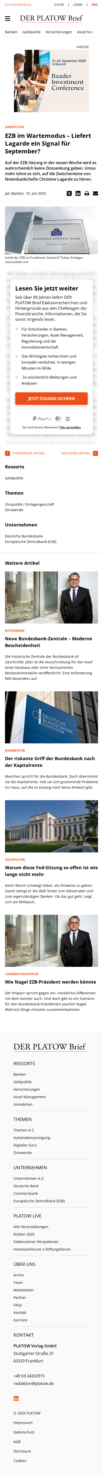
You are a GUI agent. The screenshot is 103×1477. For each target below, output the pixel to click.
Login (77, 5)
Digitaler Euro (25, 1145)
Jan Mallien (14, 193)
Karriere (20, 1320)
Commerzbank (26, 1193)
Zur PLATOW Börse (18, 5)
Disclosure (22, 1451)
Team (18, 1282)
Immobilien (23, 1104)
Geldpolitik (31, 32)
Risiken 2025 (24, 1234)
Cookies (20, 1460)
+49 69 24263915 (29, 1376)
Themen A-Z (24, 1130)
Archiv (19, 1275)
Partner (20, 1297)
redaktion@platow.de (34, 1383)
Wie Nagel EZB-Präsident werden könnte (50, 982)
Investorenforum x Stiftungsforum (42, 1249)
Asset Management (30, 1096)
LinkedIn (16, 1398)
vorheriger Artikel (28, 453)
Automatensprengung (32, 1137)
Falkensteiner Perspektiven (36, 1241)
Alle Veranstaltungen (31, 1226)
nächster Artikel (75, 453)
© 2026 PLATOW (27, 1413)
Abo (95, 5)
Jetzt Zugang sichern (51, 398)
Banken (11, 32)
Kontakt (20, 1312)
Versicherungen (59, 32)
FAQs (18, 1305)
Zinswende (23, 1152)
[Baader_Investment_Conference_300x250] (51, 81)
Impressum (23, 1422)
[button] (69, 193)
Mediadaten (24, 1290)
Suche (59, 5)
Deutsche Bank (26, 1186)
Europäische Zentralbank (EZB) (39, 1201)
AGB (17, 1441)
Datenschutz (24, 1432)
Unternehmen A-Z (29, 1178)
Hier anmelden (70, 427)
